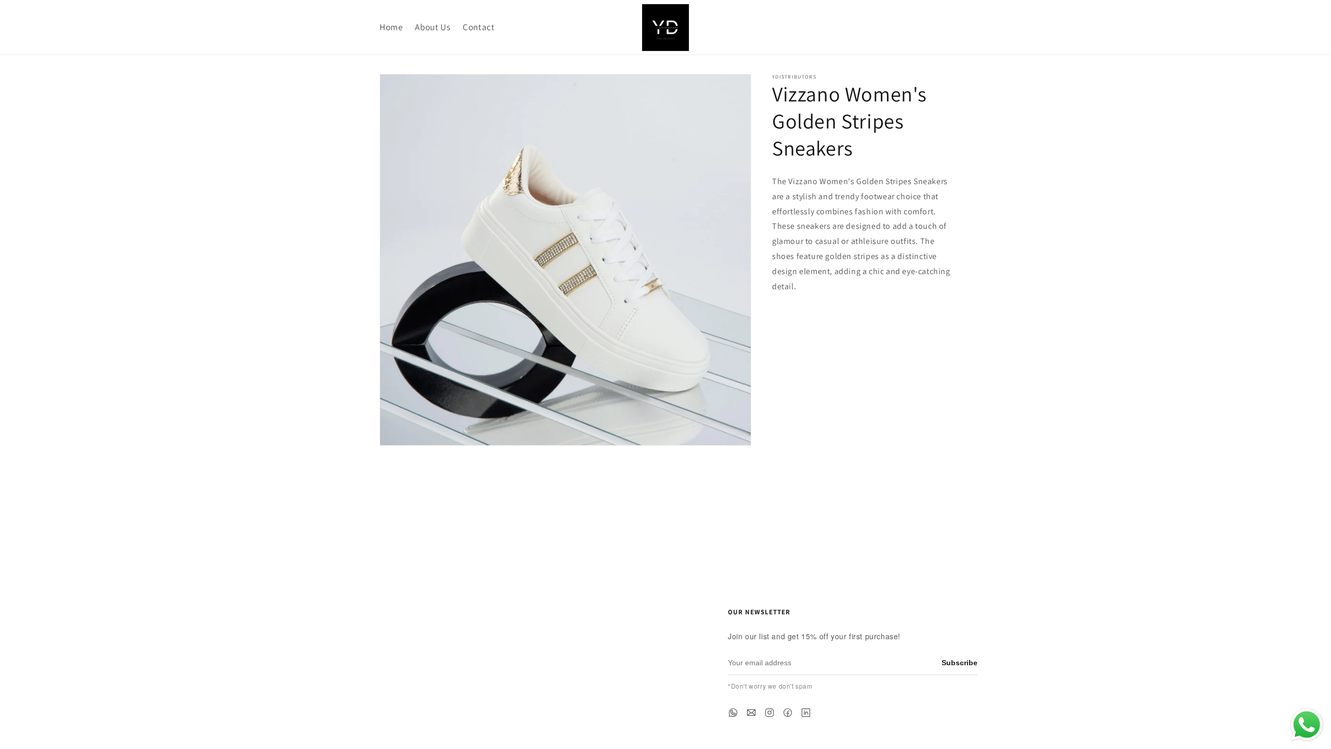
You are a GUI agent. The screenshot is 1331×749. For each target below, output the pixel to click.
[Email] (751, 712)
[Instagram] (769, 712)
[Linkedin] (806, 712)
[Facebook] (787, 712)
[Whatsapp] (733, 712)
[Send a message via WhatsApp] (1307, 725)
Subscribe (959, 662)
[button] (896, 27)
